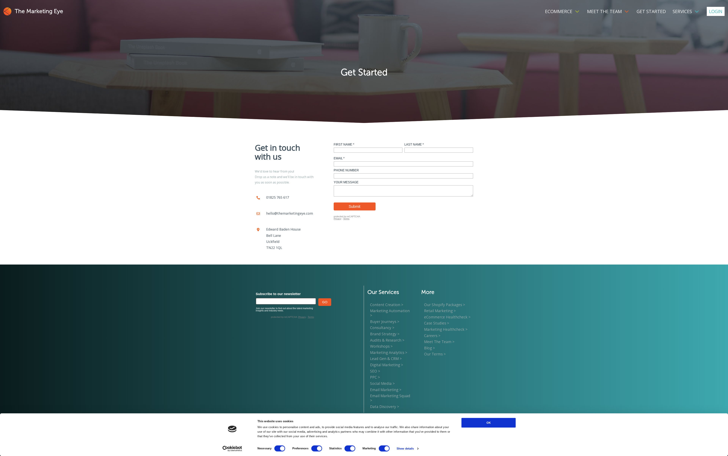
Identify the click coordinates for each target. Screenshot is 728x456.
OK (488, 422)
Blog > (429, 347)
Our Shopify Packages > (444, 304)
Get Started (651, 11)
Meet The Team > (439, 341)
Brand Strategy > (384, 333)
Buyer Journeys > (384, 321)
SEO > (375, 371)
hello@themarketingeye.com (289, 213)
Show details (405, 448)
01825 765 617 (277, 197)
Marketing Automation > (390, 313)
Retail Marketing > (440, 310)
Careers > (432, 335)
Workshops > (381, 346)
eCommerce (558, 11)
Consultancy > (382, 327)
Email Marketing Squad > (390, 398)
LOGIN (715, 11)
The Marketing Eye (39, 11)
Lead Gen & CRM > (386, 358)
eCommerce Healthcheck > (447, 317)
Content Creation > (386, 304)
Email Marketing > (385, 389)
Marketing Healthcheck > (446, 329)
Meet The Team (604, 11)
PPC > (375, 377)
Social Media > (382, 383)
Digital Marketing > (386, 364)
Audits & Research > (387, 340)
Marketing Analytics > (388, 352)
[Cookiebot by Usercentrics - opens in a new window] (232, 448)
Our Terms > (435, 354)
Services (682, 11)
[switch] (316, 448)
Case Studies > (436, 323)
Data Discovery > (384, 406)
